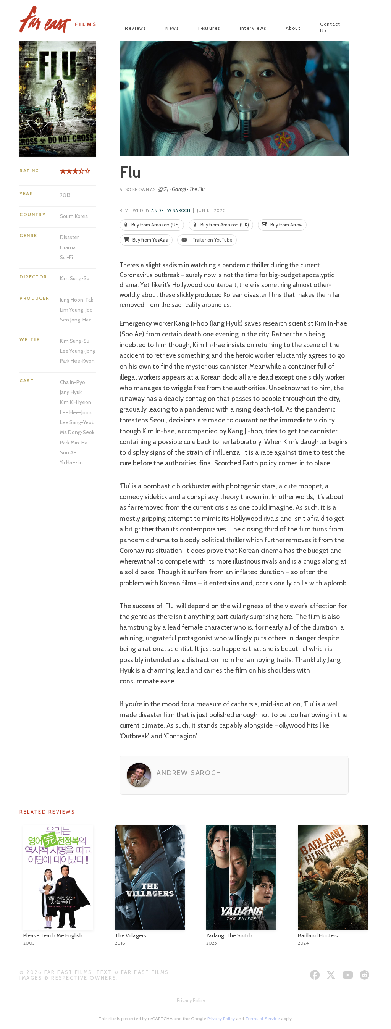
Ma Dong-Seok (77, 432)
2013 (65, 195)
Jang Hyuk (71, 392)
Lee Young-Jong (77, 351)
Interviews (253, 28)
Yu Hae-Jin (71, 462)
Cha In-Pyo (72, 382)
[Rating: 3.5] (70, 174)
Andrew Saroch (171, 210)
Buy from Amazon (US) (155, 225)
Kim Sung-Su (74, 278)
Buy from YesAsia (149, 240)
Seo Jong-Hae (76, 320)
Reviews (135, 28)
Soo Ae (68, 452)
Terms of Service (262, 1018)
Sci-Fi (66, 257)
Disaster (69, 237)
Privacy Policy (191, 1000)
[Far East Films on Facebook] (316, 975)
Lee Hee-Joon (76, 412)
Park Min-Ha (73, 442)
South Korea (74, 216)
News (172, 28)
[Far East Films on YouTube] (348, 975)
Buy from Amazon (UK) (224, 225)
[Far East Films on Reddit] (366, 975)
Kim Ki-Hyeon (75, 402)
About (293, 28)
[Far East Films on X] (332, 975)
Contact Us (330, 27)
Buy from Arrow (285, 225)
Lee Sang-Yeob (77, 422)
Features (209, 28)
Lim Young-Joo (76, 310)
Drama (68, 247)
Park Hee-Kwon (77, 361)
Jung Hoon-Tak (76, 300)
